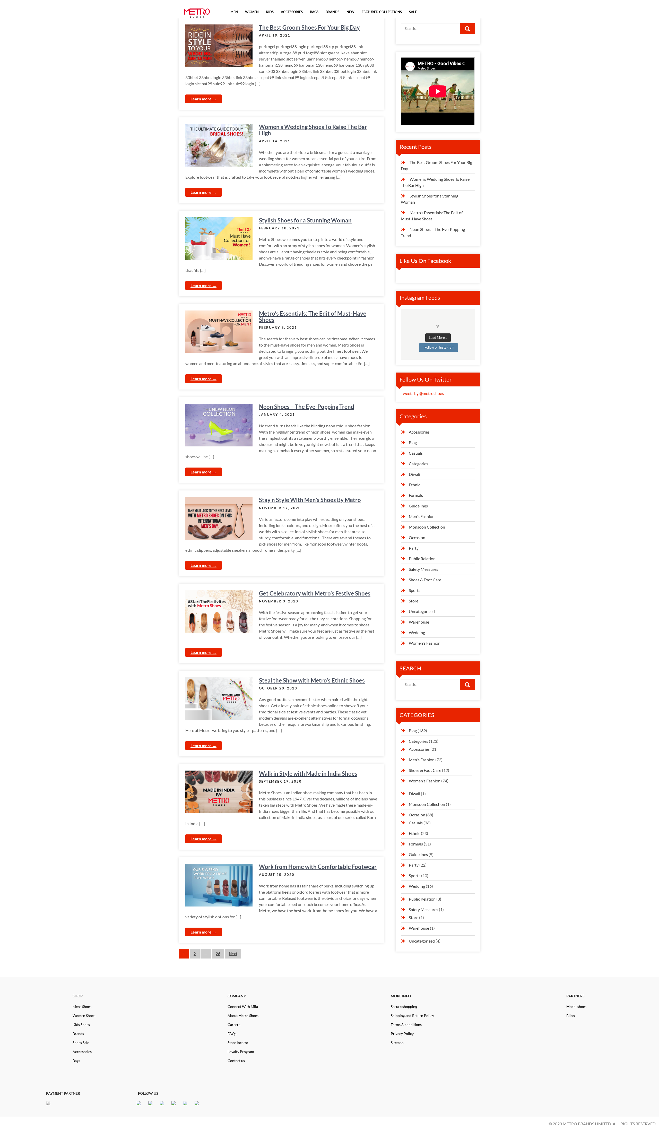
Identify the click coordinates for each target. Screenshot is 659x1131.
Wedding (417, 632)
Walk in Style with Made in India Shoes (308, 773)
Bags (76, 1060)
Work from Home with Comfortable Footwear (318, 866)
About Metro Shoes (243, 1015)
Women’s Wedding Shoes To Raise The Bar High (313, 129)
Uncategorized (422, 611)
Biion (570, 1015)
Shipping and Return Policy (412, 1015)
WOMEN (252, 12)
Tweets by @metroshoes (422, 393)
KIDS (270, 12)
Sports (414, 590)
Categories (418, 463)
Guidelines (418, 505)
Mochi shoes (576, 1006)
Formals (416, 495)
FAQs (232, 1033)
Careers (234, 1024)
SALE (413, 12)
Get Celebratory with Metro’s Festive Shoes (314, 593)
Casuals (416, 453)
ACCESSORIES (292, 12)
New (350, 12)
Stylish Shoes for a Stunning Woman (305, 220)
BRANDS (332, 12)
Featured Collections (382, 12)
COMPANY (237, 996)
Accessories (419, 431)
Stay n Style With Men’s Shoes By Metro (310, 499)
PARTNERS (575, 996)
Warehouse (419, 621)
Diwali (414, 474)
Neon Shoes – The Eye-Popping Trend (306, 406)
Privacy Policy (402, 1033)
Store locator (238, 1042)
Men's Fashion (422, 516)
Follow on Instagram (439, 347)
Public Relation (422, 558)
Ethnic (414, 484)
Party (414, 548)
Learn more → (203, 98)
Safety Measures (423, 569)
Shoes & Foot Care (425, 579)
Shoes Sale (81, 1042)
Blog (413, 442)
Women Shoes (84, 1015)
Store (413, 600)
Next (233, 953)
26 (218, 953)
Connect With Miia (243, 1006)
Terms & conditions (406, 1024)
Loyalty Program (241, 1051)
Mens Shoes (82, 1006)
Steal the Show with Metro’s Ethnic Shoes (312, 680)
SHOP (78, 996)
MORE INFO (401, 996)
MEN (234, 12)
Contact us (236, 1060)
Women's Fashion (424, 643)
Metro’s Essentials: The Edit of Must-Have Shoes (312, 316)
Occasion (417, 537)
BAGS (314, 12)
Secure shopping (404, 1006)
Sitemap (397, 1042)
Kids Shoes (81, 1024)
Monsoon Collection (427, 526)
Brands (78, 1033)
